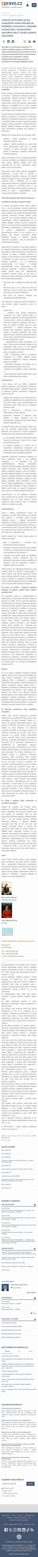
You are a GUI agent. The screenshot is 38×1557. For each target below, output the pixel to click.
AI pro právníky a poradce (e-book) (12, 1326)
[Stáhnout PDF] (25, 41)
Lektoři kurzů (8, 1282)
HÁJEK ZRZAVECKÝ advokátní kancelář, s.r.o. (18, 941)
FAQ (29, 1517)
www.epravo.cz (12, 1129)
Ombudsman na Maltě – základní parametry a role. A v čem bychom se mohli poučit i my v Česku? (18, 1180)
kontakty (9, 1517)
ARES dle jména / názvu (11, 1493)
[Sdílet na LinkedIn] (8, 41)
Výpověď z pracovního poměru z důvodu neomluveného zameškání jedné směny (18, 1258)
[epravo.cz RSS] (32, 1530)
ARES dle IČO (8, 1491)
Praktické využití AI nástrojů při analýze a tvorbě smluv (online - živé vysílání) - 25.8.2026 (18, 1210)
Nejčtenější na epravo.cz (15, 1347)
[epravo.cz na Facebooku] (6, 1530)
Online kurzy (7, 1248)
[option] (19, 1287)
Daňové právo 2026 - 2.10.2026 (11, 1308)
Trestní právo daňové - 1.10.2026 (11, 1302)
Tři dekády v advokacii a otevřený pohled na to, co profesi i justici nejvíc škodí (18, 1161)
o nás (13, 1515)
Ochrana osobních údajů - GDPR (12, 1524)
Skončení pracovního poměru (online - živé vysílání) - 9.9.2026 (17, 1232)
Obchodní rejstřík (9, 1488)
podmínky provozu (30, 1515)
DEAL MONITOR (6, 1150)
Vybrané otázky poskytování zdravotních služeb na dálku (17, 1169)
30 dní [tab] (30, 1351)
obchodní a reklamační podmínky (19, 1520)
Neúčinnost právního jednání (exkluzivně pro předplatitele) (16, 1458)
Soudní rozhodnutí (12, 1405)
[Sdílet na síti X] (4, 41)
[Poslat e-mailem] (34, 41)
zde (12, 974)
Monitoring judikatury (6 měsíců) (11, 1337)
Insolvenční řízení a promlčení (10, 1356)
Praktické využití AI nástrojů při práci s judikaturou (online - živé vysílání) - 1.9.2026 (19, 1217)
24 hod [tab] (7, 1351)
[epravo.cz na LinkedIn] (23, 1530)
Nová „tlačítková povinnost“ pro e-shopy (13, 1262)
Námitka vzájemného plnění (10, 1371)
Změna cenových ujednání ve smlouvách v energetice (17, 1266)
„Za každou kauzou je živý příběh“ (11, 1176)
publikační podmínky (20, 1517)
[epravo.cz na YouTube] (19, 1530)
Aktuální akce (8, 1204)
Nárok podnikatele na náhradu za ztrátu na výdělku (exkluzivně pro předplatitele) (18, 1444)
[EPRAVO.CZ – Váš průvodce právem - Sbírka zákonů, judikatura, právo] (12, 5)
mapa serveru (6, 1515)
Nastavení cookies (29, 1524)
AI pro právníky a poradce (9, 1323)
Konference (7, 1298)
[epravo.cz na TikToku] (27, 1530)
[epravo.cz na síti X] (10, 1530)
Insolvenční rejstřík (9, 1496)
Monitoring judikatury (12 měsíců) (11, 1333)
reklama (20, 1515)
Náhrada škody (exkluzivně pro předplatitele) (16, 1420)
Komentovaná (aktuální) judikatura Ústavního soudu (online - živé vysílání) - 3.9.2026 (19, 1224)
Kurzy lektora (17, 1287)
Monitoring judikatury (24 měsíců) (11, 1330)
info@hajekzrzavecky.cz (15, 956)
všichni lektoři (31, 1292)
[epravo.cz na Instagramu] (15, 1530)
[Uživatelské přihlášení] (27, 5)
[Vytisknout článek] (29, 41)
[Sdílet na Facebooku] (13, 41)
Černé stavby (5, 1270)
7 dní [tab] (19, 1351)
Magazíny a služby (10, 1319)
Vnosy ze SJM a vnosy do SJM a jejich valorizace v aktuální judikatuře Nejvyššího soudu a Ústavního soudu (19, 1253)
